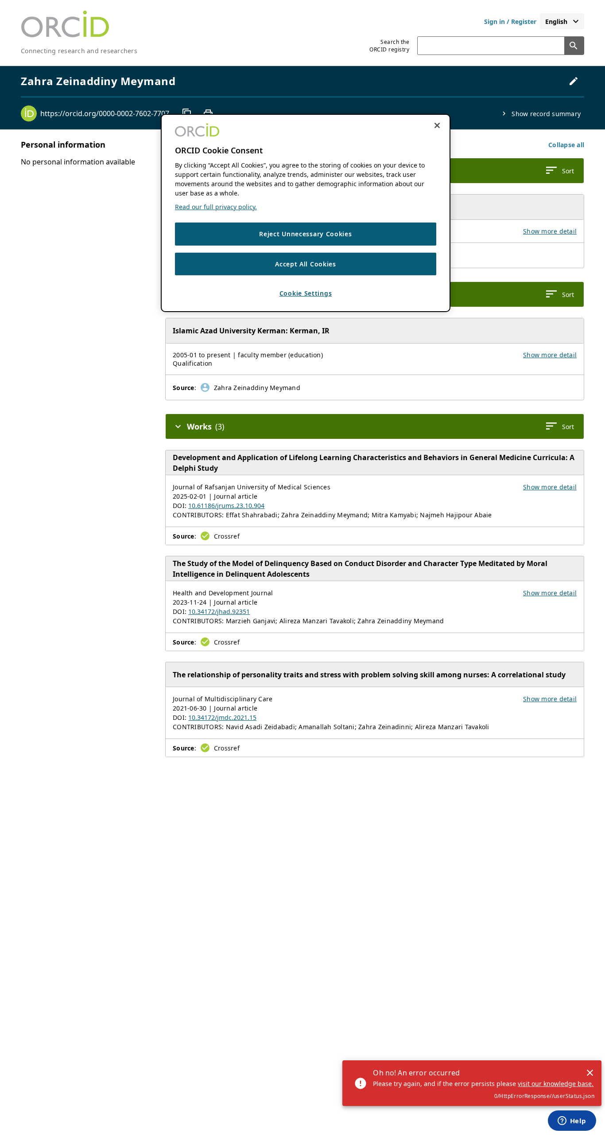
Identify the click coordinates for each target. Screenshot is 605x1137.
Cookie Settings (305, 293)
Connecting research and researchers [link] (79, 51)
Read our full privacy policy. (216, 207)
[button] (566, 145)
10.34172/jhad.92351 (219, 611)
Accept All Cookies (305, 263)
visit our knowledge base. (555, 1083)
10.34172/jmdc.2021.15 (222, 717)
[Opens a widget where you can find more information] (571, 1121)
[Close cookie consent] (437, 125)
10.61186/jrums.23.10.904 (226, 505)
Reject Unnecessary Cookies (305, 234)
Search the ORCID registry (389, 45)
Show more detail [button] (550, 231)
